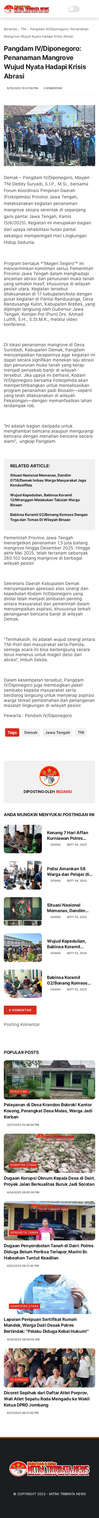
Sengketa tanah (24, 1232)
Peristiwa (18, 1091)
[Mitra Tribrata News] (27, 11)
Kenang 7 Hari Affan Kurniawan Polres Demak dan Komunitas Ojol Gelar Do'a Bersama (70, 835)
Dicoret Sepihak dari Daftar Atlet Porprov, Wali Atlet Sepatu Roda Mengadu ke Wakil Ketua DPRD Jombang (47, 1399)
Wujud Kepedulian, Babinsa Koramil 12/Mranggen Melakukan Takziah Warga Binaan (45, 500)
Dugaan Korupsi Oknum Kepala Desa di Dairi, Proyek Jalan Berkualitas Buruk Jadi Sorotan (49, 1181)
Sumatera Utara (24, 1306)
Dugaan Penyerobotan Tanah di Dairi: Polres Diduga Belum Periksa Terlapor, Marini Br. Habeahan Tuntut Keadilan (49, 1251)
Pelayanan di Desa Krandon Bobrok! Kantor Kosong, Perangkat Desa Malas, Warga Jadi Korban (48, 1110)
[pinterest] (38, 748)
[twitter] (18, 748)
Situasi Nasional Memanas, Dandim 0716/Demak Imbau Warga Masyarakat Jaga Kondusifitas (48, 480)
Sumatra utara (23, 1165)
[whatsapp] (28, 748)
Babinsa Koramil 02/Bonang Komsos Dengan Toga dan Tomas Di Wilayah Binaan (49, 517)
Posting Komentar (22, 1024)
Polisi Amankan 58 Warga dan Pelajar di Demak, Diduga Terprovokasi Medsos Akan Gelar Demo (69, 871)
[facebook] (8, 748)
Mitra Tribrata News (67, 1494)
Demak (31, 732)
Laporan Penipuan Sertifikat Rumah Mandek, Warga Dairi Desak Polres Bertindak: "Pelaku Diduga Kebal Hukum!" (46, 1325)
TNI (23, 29)
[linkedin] (48, 748)
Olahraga (18, 1379)
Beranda (10, 29)
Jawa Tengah (57, 732)
